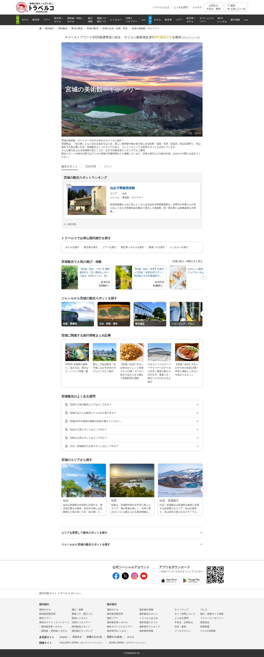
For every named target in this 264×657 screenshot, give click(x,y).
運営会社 (204, 622)
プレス (203, 609)
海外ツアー (112, 618)
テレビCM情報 (207, 631)
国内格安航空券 (47, 614)
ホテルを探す (72, 247)
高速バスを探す (157, 247)
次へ (203, 277)
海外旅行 (112, 604)
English (64, 637)
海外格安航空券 (115, 614)
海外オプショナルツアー (119, 626)
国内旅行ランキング (82, 631)
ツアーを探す (109, 247)
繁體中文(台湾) (94, 637)
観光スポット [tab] (69, 166)
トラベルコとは (161, 7)
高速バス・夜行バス (82, 614)
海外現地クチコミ (148, 622)
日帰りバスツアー (81, 622)
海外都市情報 (146, 631)
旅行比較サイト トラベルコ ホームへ (60, 593)
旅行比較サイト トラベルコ (40, 28)
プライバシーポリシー (211, 618)
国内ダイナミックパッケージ (54, 622)
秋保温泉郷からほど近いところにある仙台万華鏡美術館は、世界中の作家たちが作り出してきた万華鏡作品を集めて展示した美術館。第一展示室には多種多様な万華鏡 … (153, 208)
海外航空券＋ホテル (117, 622)
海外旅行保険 (146, 609)
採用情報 (204, 626)
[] (190, 37)
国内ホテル (45, 609)
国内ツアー (45, 618)
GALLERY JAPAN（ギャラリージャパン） (82, 642)
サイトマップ (181, 609)
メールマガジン (183, 631)
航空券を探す (91, 247)
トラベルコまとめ (148, 618)
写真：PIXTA (194, 133)
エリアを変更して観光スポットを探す (84, 532)
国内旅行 (44, 604)
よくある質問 (181, 7)
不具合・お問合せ (184, 622)
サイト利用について (185, 614)
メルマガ (197, 7)
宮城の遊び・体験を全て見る (187, 261)
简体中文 (77, 637)
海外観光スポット (148, 614)
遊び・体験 (77, 609)
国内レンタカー (80, 618)
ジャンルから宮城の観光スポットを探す (85, 544)
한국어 (130, 637)
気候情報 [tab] (90, 166)
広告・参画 (180, 626)
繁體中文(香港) (114, 637)
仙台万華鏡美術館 (122, 188)
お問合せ (214, 7)
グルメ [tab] (108, 166)
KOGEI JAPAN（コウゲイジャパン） (128, 642)
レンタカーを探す (179, 247)
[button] (203, 277)
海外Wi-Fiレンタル (116, 631)
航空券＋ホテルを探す (132, 247)
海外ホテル (112, 609)
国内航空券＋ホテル (51, 626)
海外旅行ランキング (149, 626)
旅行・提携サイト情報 (211, 614)
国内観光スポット (81, 626)
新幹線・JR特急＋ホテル (54, 631)
